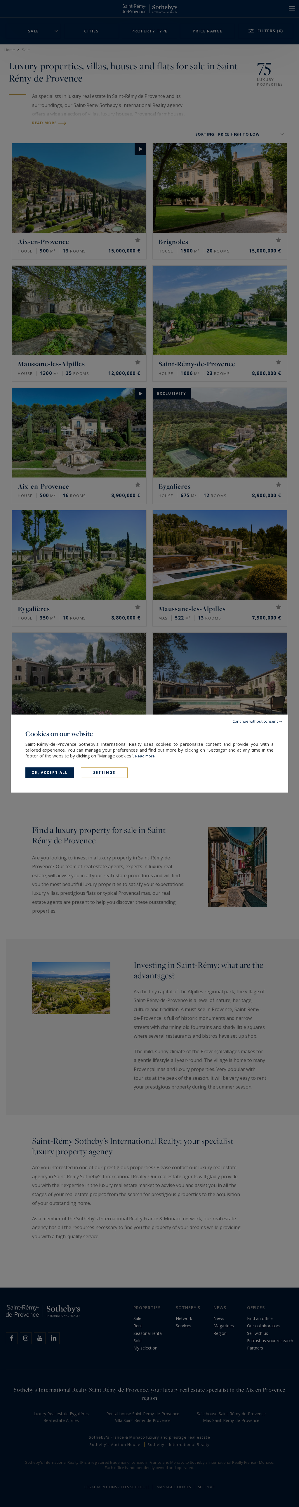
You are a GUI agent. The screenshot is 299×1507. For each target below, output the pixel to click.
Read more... (146, 756)
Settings (104, 772)
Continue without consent (255, 721)
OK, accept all (50, 772)
